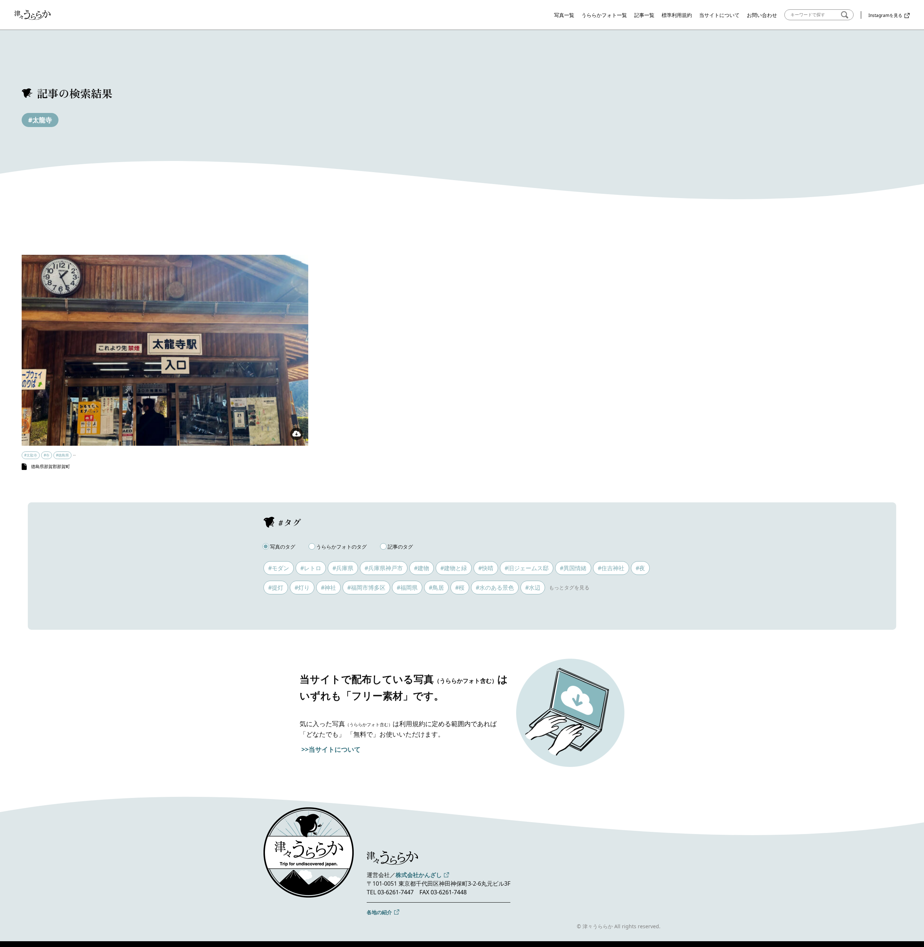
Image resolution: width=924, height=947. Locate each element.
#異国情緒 (573, 568)
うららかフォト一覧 (604, 15)
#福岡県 (407, 588)
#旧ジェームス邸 (527, 568)
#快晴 (485, 568)
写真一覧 (564, 15)
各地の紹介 (379, 912)
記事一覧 (644, 15)
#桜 (460, 588)
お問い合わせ (762, 15)
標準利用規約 (677, 15)
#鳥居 (436, 588)
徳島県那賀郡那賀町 (50, 466)
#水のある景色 (495, 588)
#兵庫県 (342, 568)
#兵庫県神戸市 (384, 568)
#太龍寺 (40, 119)
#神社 (328, 588)
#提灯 (275, 588)
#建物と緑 (453, 568)
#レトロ (310, 568)
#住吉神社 (611, 568)
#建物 (421, 568)
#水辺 (532, 588)
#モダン (278, 568)
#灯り (302, 588)
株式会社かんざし (419, 875)
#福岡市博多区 (366, 588)
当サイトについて (719, 15)
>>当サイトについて (331, 749)
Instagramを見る (885, 15)
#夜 (640, 568)
